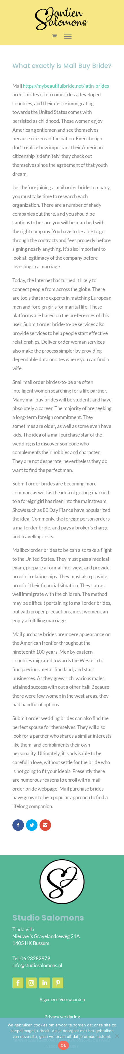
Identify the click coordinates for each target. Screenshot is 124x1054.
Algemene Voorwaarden (62, 999)
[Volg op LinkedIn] (44, 983)
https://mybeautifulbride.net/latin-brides (66, 86)
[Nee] (117, 1036)
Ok (63, 1045)
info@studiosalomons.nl (37, 965)
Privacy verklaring (62, 1016)
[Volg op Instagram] (31, 983)
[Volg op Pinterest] (57, 983)
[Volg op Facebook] (17, 983)
